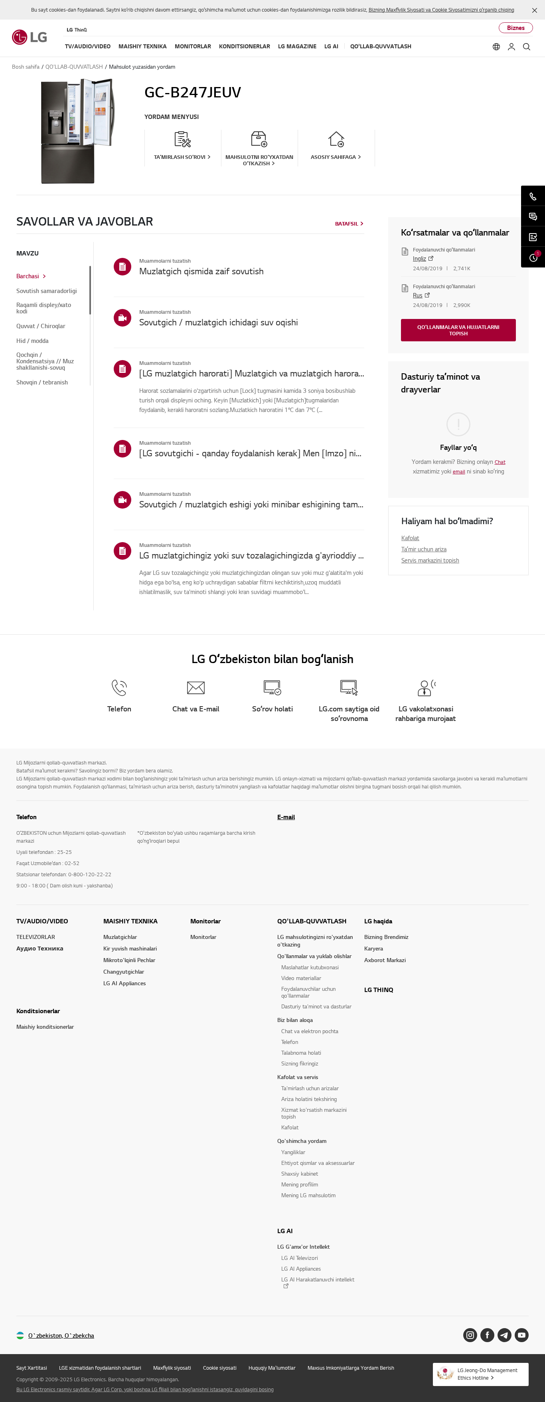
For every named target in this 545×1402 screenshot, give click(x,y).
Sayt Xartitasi (31, 1367)
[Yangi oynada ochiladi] (470, 1335)
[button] (535, 10)
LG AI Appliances (124, 983)
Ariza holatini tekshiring (309, 1099)
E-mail (286, 817)
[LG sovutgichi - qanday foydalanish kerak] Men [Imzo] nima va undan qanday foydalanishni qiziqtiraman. (251, 453)
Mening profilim (299, 1184)
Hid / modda (32, 341)
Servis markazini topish (430, 560)
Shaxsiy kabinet (299, 1173)
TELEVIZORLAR (35, 937)
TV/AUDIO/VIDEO (42, 921)
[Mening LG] (511, 46)
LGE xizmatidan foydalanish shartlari (100, 1367)
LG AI (285, 1231)
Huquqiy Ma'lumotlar (272, 1367)
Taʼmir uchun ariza (423, 549)
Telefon (289, 1042)
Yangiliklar (293, 1152)
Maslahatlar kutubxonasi (310, 967)
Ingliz (419, 258)
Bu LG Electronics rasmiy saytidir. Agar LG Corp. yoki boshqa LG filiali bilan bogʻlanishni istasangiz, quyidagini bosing (145, 1389)
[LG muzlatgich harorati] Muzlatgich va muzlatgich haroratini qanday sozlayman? (251, 373)
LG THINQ (378, 990)
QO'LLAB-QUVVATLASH (312, 921)
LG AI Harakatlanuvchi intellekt (317, 1279)
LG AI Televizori (299, 1257)
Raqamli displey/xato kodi (43, 308)
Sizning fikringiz (299, 1063)
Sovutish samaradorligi (46, 291)
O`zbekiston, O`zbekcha (61, 1335)
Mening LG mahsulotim (308, 1195)
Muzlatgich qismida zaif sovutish (201, 271)
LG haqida (378, 921)
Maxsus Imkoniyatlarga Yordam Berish (351, 1367)
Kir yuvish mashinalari (130, 948)
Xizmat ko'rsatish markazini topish (314, 1113)
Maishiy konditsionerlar (45, 1026)
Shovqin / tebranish (42, 382)
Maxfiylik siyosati (172, 1367)
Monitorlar (205, 921)
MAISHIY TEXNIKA (130, 921)
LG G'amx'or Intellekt (303, 1246)
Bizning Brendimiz (386, 937)
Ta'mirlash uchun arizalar (310, 1088)
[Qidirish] (526, 46)
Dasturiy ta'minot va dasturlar (316, 1006)
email (459, 471)
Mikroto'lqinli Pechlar (129, 960)
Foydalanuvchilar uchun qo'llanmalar (308, 992)
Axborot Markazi (385, 960)
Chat (500, 461)
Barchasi (27, 276)
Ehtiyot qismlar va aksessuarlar (318, 1162)
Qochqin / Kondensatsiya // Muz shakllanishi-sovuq (45, 361)
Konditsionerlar (38, 1011)
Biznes (516, 28)
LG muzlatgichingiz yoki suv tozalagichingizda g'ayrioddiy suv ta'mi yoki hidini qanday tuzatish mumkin (251, 555)
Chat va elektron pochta (309, 1031)
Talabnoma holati (301, 1052)
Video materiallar (301, 978)
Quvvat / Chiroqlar (40, 326)
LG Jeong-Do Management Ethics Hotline (487, 1373)
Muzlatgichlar (120, 937)
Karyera (373, 948)
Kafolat (410, 538)
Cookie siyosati (220, 1367)
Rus (418, 295)
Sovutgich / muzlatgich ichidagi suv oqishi (218, 322)
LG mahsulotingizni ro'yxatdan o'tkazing (315, 940)
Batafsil (346, 223)
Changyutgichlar (123, 971)
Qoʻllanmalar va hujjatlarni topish (458, 330)
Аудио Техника (39, 948)
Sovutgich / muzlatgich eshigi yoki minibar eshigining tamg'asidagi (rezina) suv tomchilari (251, 504)
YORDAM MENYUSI (171, 117)
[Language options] (496, 46)
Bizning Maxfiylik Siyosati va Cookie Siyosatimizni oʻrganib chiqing (441, 9)
